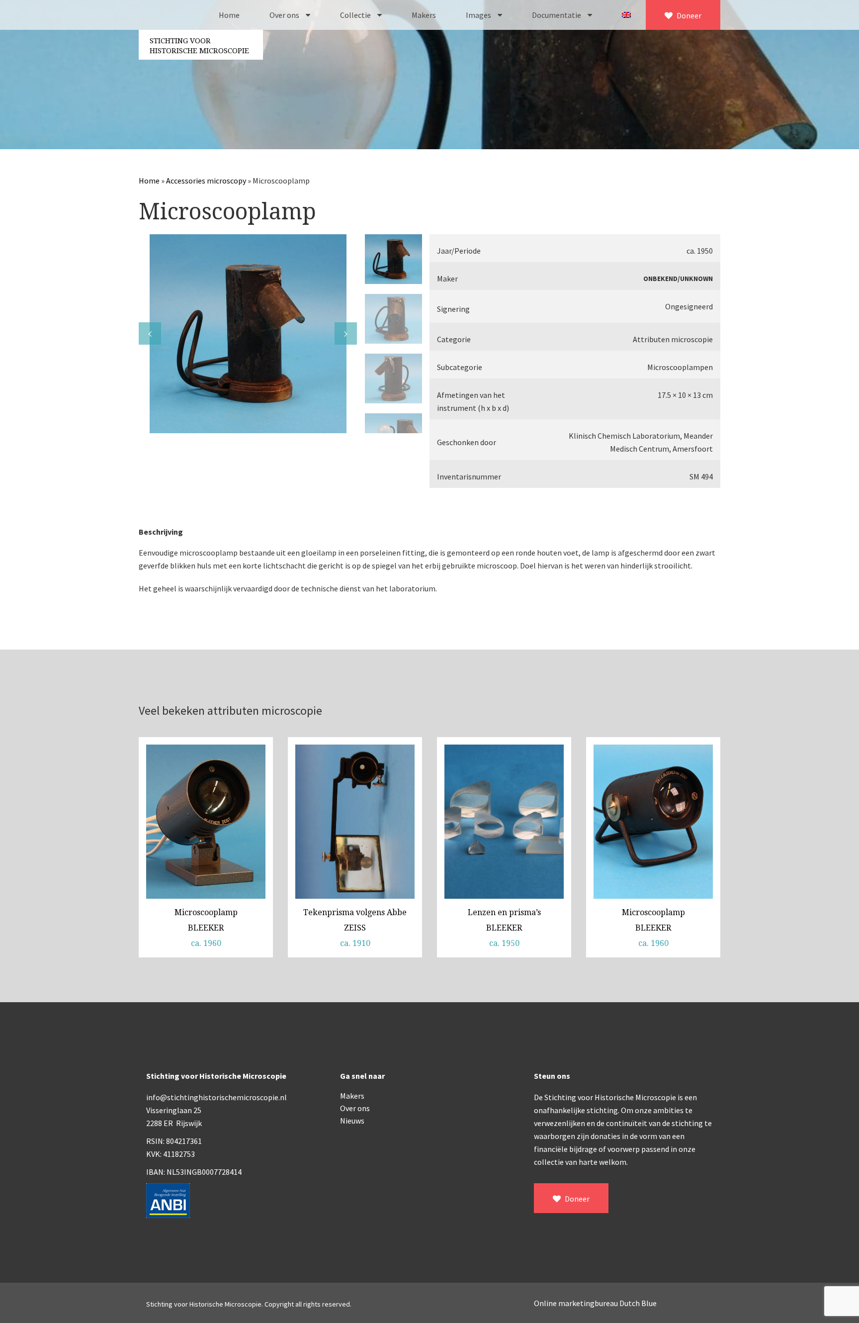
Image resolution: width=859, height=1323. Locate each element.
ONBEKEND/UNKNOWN (678, 278)
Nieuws (352, 1121)
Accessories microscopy (206, 181)
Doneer (688, 15)
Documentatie (557, 15)
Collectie (356, 15)
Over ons (285, 15)
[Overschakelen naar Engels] (626, 15)
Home (229, 15)
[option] (248, 333)
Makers (424, 15)
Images (479, 15)
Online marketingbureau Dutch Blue (595, 1303)
